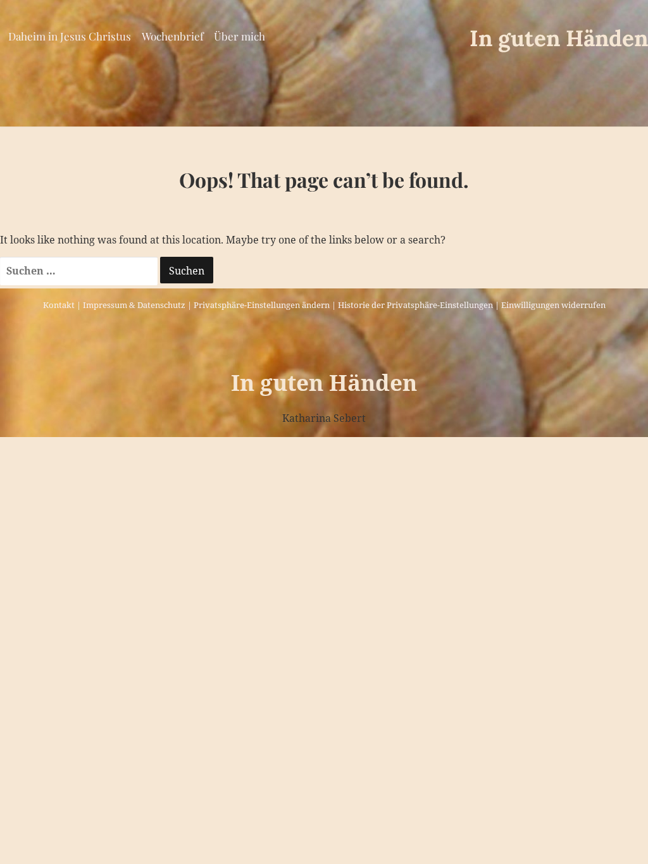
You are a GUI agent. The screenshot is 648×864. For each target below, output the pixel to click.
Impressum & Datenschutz (134, 305)
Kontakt (59, 305)
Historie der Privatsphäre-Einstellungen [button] (415, 305)
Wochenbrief (173, 36)
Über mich (239, 36)
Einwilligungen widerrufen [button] (553, 305)
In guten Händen (559, 38)
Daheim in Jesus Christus (69, 36)
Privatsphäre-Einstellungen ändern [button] (262, 305)
